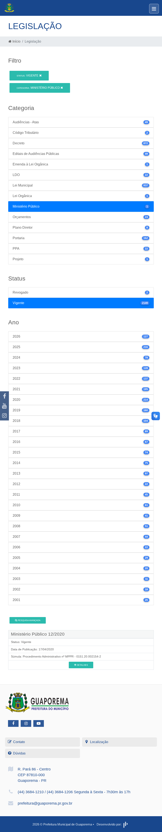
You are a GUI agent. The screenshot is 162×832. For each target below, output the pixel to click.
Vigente (28, 75)
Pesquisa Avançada (28, 620)
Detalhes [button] (82, 665)
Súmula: (16, 656)
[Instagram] (4, 415)
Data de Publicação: (24, 649)
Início (16, 41)
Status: (15, 642)
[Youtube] (4, 406)
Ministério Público (39, 87)
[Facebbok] (13, 723)
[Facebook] (4, 396)
